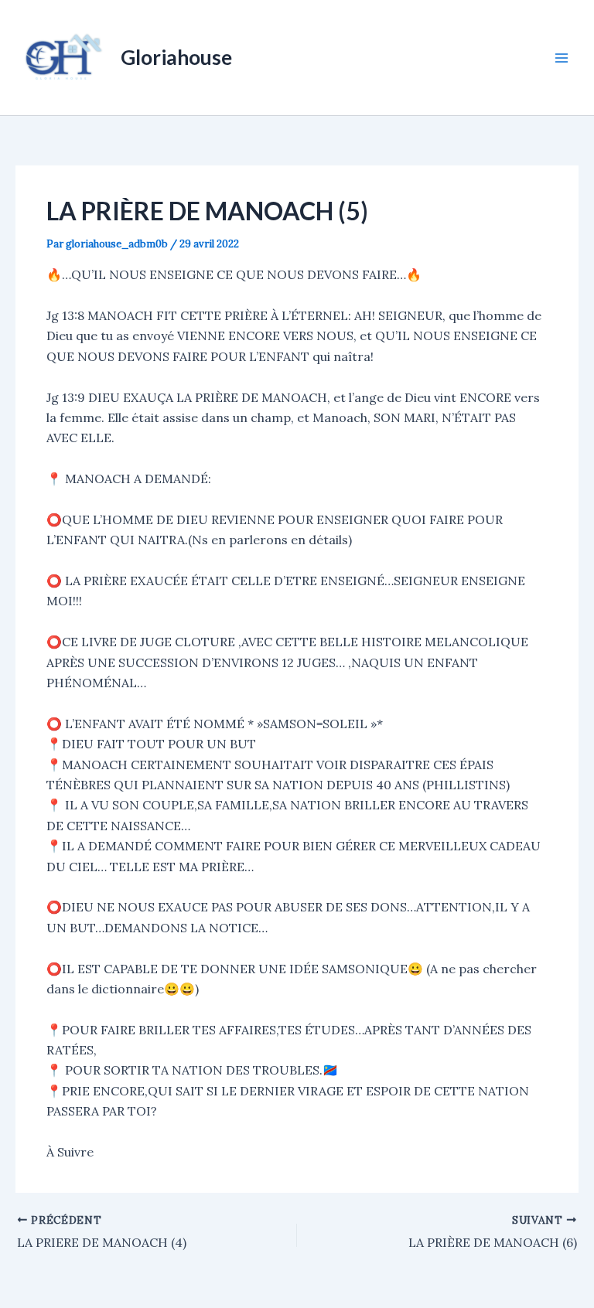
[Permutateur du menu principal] (561, 58)
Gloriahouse (176, 57)
